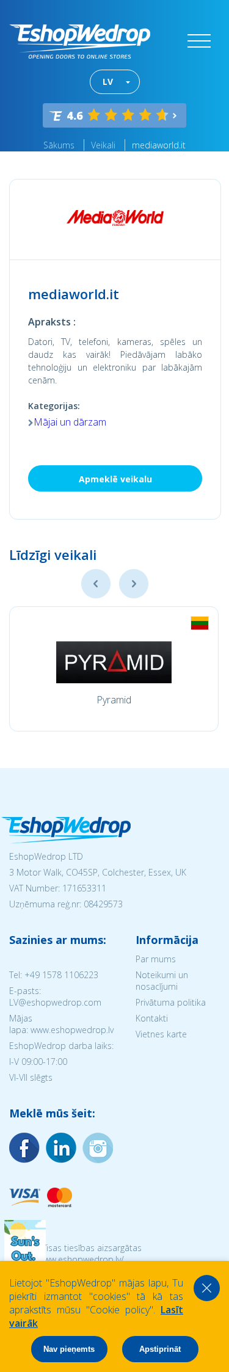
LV (108, 81)
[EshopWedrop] (79, 41)
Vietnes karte (161, 1034)
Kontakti (152, 1018)
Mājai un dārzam (70, 422)
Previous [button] (96, 583)
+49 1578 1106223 (61, 975)
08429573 (103, 904)
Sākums (59, 145)
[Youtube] (97, 1148)
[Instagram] (61, 1148)
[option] (114, 668)
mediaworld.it (159, 145)
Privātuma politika (171, 1002)
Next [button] (133, 583)
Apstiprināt (160, 1349)
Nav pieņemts (69, 1349)
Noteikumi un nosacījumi (162, 980)
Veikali (103, 145)
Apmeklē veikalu (115, 479)
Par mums (156, 959)
